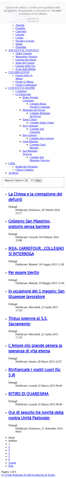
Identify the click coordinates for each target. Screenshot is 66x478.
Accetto (33, 20)
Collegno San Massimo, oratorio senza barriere (29, 223)
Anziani (19, 25)
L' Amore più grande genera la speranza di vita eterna (35, 348)
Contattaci (21, 91)
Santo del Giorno (24, 62)
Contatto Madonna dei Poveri (40, 115)
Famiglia (20, 28)
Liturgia (19, 34)
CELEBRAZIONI (18, 72)
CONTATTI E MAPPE (21, 87)
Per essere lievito (23, 272)
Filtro (38, 180)
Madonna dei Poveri (34, 109)
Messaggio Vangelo (26, 56)
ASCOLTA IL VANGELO (23, 50)
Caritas (19, 37)
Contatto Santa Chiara (42, 122)
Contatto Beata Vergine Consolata (40, 105)
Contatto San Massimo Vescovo (40, 159)
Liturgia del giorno (25, 59)
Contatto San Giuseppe (37, 130)
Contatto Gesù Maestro (38, 146)
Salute (18, 43)
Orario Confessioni (26, 84)
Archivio (13, 172)
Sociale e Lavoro (24, 40)
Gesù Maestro (30, 141)
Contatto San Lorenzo (42, 138)
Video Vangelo (23, 53)
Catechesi (20, 31)
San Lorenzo (30, 135)
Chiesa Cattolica (24, 169)
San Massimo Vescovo (30, 152)
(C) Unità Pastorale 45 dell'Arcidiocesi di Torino (28, 474)
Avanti (12, 462)
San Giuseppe (30, 125)
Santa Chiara (30, 119)
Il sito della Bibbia (25, 69)
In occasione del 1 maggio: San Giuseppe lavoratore (36, 293)
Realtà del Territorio (26, 166)
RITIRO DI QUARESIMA (28, 393)
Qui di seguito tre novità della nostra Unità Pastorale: (36, 415)
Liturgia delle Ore (25, 65)
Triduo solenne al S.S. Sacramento (27, 321)
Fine (10, 465)
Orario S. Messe (24, 81)
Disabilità (20, 47)
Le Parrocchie (23, 94)
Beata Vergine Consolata (30, 99)
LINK (11, 163)
